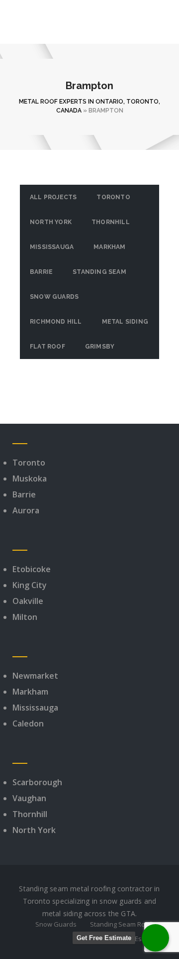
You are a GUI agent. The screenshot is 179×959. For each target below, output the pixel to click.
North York (51, 222)
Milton (24, 616)
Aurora (25, 510)
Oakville (27, 601)
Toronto (113, 197)
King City (29, 585)
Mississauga (52, 246)
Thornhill (110, 222)
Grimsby (99, 346)
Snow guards (54, 296)
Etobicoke (31, 569)
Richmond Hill (56, 321)
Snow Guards (56, 924)
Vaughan (29, 798)
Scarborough (37, 782)
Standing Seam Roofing (125, 924)
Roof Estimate (140, 938)
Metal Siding (125, 321)
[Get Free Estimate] (155, 938)
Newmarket (35, 675)
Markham (109, 246)
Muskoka (29, 478)
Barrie (41, 271)
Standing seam (99, 271)
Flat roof (47, 346)
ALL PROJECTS (53, 197)
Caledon (28, 723)
